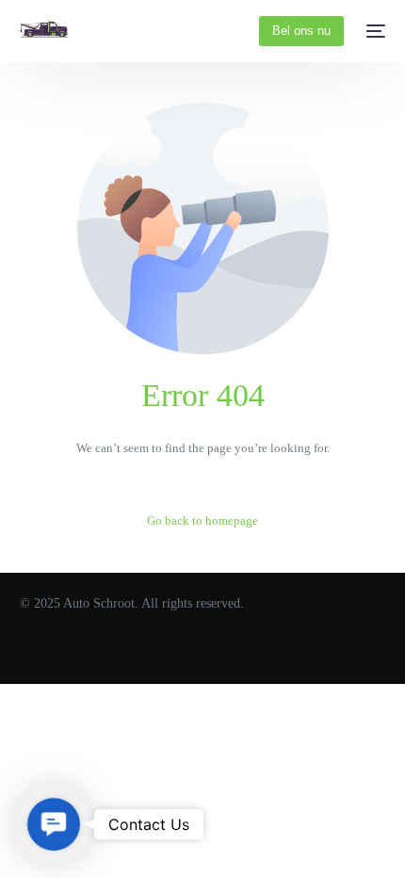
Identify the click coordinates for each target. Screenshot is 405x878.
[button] (53, 824)
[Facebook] (27, 653)
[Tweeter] (57, 653)
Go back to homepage (202, 520)
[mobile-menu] (374, 31)
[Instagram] (86, 653)
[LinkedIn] (115, 653)
